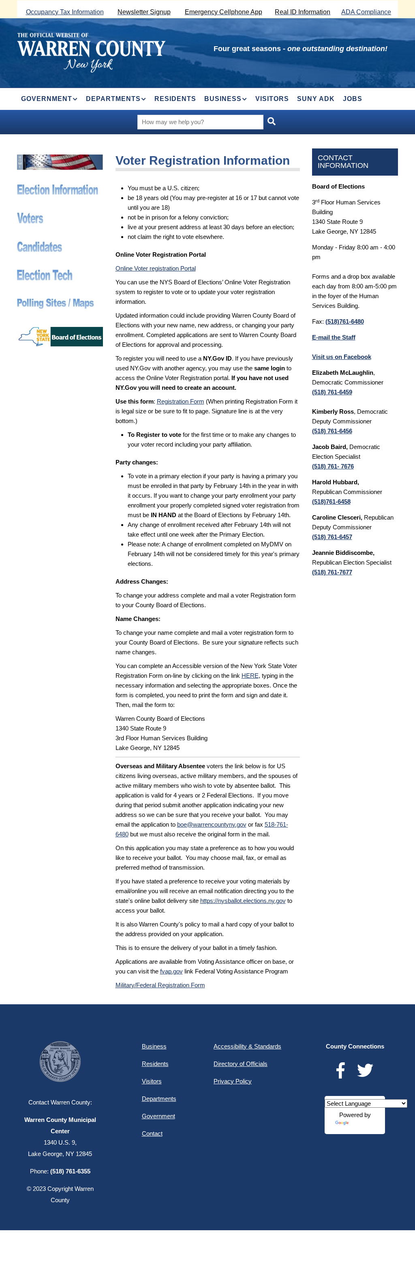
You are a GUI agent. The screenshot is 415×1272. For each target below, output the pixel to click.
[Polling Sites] (60, 303)
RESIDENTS (175, 98)
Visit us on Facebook (341, 356)
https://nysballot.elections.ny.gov (243, 900)
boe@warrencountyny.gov (211, 824)
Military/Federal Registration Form (160, 985)
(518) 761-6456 (332, 431)
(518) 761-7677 (332, 572)
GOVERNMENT (46, 98)
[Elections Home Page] (60, 159)
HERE (250, 675)
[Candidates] (60, 246)
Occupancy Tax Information (65, 12)
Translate (362, 1126)
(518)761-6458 (331, 501)
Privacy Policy (233, 1081)
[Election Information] (60, 188)
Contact (152, 1133)
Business (154, 1046)
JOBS (352, 98)
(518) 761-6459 (332, 392)
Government (158, 1116)
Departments (159, 1098)
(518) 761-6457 (332, 536)
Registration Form (180, 401)
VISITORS (272, 98)
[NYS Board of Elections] (60, 331)
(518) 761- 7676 (333, 466)
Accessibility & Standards (247, 1046)
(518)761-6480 (344, 321)
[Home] (91, 51)
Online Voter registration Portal (156, 268)
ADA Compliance (366, 12)
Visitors (152, 1081)
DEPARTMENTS (113, 98)
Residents (155, 1063)
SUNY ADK (316, 98)
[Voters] (60, 217)
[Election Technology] (60, 274)
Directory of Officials (240, 1063)
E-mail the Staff (333, 337)
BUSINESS (223, 98)
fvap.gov (171, 971)
